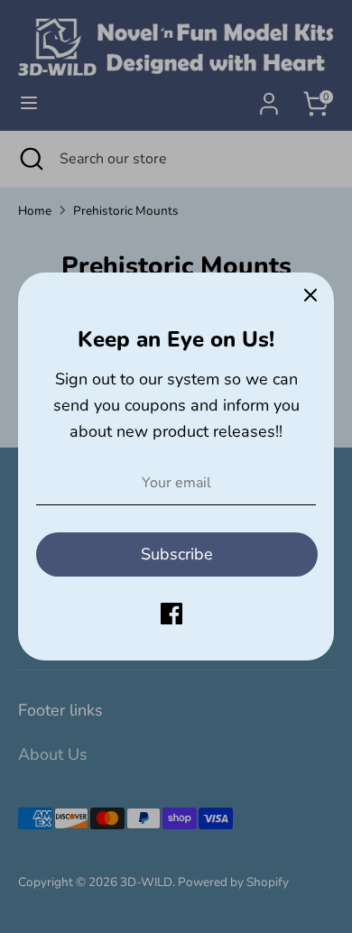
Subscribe (177, 554)
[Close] (310, 296)
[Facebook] (171, 613)
